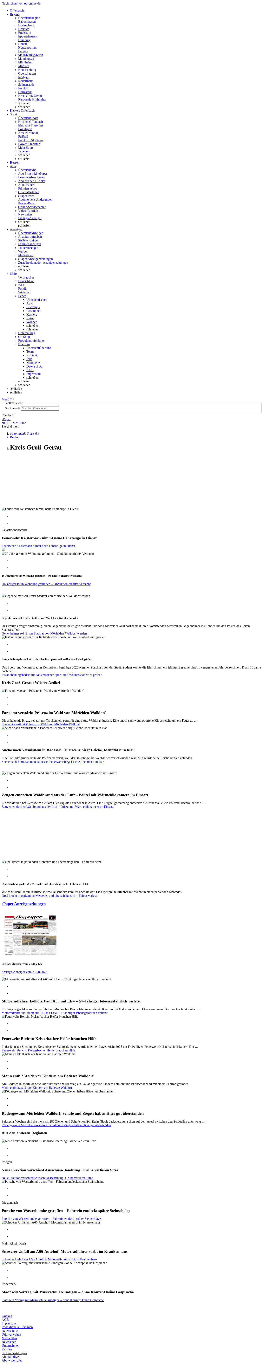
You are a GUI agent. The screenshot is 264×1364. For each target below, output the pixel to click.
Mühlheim (25, 62)
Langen (23, 51)
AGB (30, 370)
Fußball (23, 136)
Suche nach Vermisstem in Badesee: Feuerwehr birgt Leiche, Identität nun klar (53, 761)
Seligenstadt (26, 84)
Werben (23, 251)
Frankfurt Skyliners (30, 140)
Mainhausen (26, 58)
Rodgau (23, 77)
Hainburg (24, 40)
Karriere (31, 314)
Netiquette (33, 362)
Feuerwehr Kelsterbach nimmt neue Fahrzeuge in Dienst (38, 546)
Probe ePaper (26, 203)
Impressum (33, 374)
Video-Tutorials (28, 210)
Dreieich (23, 29)
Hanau (22, 44)
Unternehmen (10, 1345)
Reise (30, 318)
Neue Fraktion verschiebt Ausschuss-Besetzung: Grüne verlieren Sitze (47, 1178)
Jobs (29, 359)
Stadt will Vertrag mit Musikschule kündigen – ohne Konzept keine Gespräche (53, 1300)
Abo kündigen (11, 1356)
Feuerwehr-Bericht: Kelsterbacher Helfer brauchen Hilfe (38, 1050)
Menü (5, 399)
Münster (23, 66)
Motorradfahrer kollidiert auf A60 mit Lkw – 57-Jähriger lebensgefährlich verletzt (54, 1013)
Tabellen (23, 151)
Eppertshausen (27, 36)
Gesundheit (33, 311)
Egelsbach (25, 32)
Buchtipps (33, 307)
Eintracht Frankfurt (30, 125)
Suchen (7, 415)
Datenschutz (34, 366)
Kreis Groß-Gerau (30, 95)
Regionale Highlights (32, 99)
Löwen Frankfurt (29, 144)
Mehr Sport (25, 147)
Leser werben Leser (31, 177)
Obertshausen (27, 73)
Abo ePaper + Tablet (31, 181)
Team (30, 351)
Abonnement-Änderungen (35, 199)
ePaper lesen (26, 196)
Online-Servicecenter (32, 207)
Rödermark (25, 81)
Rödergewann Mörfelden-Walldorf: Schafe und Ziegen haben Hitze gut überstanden (56, 1125)
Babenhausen (27, 21)
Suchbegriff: (13, 408)
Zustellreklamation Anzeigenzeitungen (43, 262)
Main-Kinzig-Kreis (30, 55)
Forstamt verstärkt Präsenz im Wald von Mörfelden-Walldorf (41, 724)
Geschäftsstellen (28, 192)
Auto (29, 303)
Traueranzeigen (28, 247)
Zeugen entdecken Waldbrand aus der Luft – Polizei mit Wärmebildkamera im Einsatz (57, 806)
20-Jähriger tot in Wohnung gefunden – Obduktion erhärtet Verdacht (46, 584)
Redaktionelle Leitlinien (17, 1327)
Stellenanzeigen (28, 240)
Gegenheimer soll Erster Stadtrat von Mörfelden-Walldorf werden (44, 633)
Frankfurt (24, 88)
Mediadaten (25, 255)
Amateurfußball (28, 133)
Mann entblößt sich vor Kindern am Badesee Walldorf (37, 1087)
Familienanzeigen (29, 244)
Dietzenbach (26, 25)
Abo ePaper (26, 184)
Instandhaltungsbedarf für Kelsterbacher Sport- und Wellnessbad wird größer (51, 675)
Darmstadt (25, 92)
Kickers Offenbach (30, 121)
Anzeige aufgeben (30, 236)
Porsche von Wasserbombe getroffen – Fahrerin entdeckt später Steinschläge (51, 1218)
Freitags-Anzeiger (29, 218)
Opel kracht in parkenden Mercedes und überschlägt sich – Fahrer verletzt (50, 895)
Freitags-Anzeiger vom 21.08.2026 (24, 972)
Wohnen (31, 322)
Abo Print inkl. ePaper (32, 173)
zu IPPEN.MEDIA (14, 423)
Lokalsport (25, 129)
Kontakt (31, 355)
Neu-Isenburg (27, 69)
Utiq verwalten (11, 1334)
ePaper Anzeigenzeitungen (35, 259)
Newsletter (25, 214)
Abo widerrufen (12, 1360)
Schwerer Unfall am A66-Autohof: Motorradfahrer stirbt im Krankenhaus (49, 1259)
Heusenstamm (27, 47)
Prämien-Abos (27, 188)
